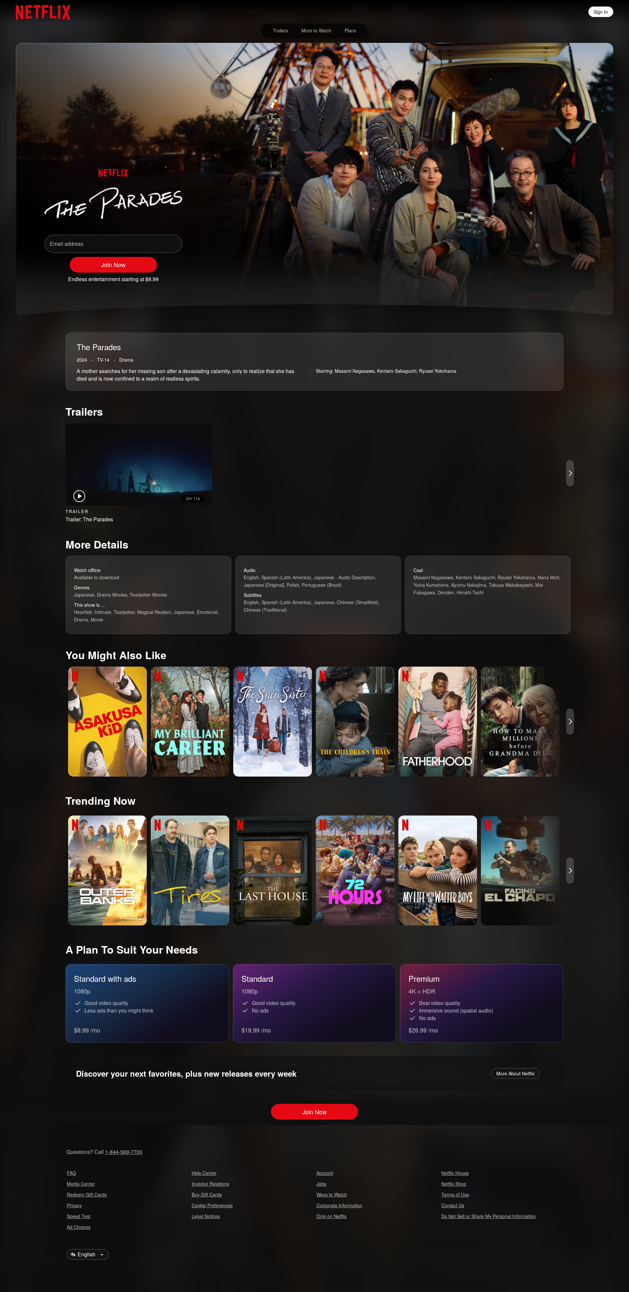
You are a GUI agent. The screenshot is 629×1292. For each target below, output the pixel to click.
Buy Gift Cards (207, 1194)
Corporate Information (339, 1205)
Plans (350, 30)
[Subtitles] (577, 276)
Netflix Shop (453, 1183)
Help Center (204, 1173)
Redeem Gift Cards (87, 1194)
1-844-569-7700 (124, 1152)
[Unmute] (543, 276)
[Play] (526, 276)
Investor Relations (210, 1183)
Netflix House (455, 1173)
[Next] (570, 473)
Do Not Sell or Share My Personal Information (488, 1216)
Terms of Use (455, 1194)
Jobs (321, 1183)
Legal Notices (206, 1216)
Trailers (280, 30)
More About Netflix (515, 1073)
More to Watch (316, 30)
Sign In (601, 12)
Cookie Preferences (212, 1205)
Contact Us (452, 1205)
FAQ (71, 1173)
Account (324, 1173)
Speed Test (78, 1216)
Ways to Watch (331, 1194)
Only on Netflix (331, 1216)
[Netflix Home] (40, 11)
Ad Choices (78, 1227)
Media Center (81, 1183)
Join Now (113, 264)
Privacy (74, 1205)
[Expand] (560, 276)
